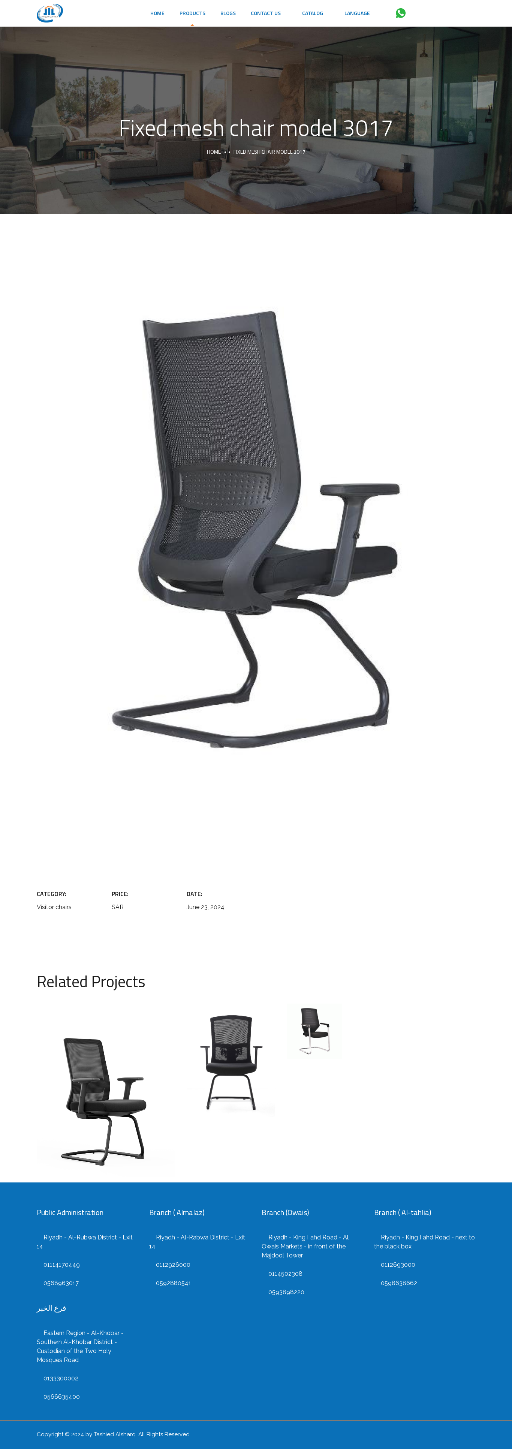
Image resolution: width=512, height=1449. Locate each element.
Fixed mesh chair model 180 (314, 1023)
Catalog (311, 13)
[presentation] (48, 558)
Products (192, 13)
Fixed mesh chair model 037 (231, 1056)
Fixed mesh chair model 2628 (106, 1082)
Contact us (266, 13)
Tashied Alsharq (115, 1434)
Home (157, 13)
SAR (106, 1099)
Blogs (228, 13)
